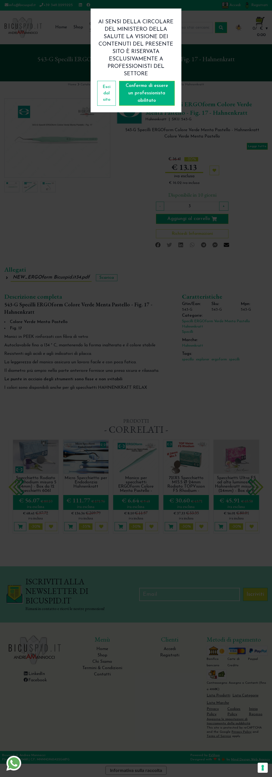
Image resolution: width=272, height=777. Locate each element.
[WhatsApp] (13, 763)
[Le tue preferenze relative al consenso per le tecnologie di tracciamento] (263, 768)
